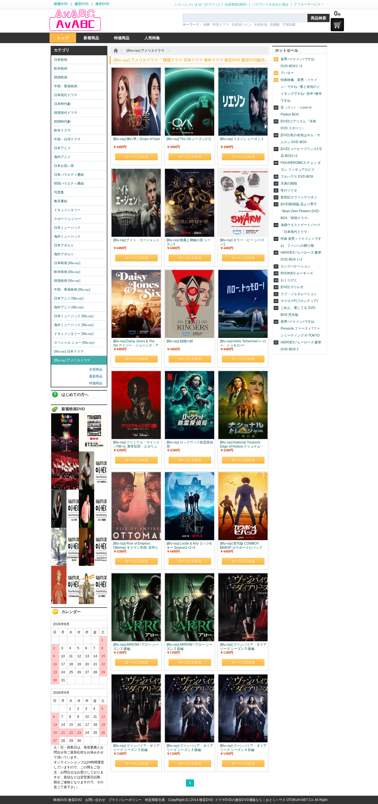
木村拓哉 (260, 25)
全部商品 (95, 369)
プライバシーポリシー (125, 800)
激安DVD (82, 4)
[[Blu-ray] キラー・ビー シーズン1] (243, 171)
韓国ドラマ (221, 25)
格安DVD (102, 4)
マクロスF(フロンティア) (299, 301)
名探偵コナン (242, 25)
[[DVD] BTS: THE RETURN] (93, 450)
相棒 (206, 25)
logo (75, 20)
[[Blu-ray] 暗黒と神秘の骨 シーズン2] (189, 171)
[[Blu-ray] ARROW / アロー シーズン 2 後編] (136, 576)
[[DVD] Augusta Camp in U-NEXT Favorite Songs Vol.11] (93, 527)
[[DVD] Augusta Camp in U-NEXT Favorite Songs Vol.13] (93, 488)
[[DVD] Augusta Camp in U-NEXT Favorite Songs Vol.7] (93, 603)
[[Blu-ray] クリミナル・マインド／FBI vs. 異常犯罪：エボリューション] (136, 373)
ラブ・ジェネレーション (299, 294)
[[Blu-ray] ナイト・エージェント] (136, 171)
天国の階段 (289, 183)
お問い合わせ (95, 800)
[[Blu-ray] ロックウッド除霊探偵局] (189, 373)
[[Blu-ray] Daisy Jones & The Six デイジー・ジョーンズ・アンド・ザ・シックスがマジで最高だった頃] (136, 272)
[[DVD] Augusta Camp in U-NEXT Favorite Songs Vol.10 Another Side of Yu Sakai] (65, 565)
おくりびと (289, 280)
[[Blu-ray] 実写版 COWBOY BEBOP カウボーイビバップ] (243, 475)
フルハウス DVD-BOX (297, 176)
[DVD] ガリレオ (292, 287)
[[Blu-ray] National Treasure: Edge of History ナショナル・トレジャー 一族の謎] (243, 373)
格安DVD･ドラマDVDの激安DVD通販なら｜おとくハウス (242, 800)
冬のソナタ (289, 190)
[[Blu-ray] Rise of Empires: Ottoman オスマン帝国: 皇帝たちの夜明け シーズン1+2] (136, 475)
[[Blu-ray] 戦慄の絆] (189, 272)
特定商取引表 (155, 800)
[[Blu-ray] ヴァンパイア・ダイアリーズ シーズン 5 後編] (243, 576)
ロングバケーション (295, 266)
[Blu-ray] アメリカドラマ (145, 50)
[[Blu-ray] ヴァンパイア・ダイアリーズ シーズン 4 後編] (189, 677)
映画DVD (61, 4)
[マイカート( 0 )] (337, 24)
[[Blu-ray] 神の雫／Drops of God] (136, 70)
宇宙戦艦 (289, 25)
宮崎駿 (275, 25)
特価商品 (95, 383)
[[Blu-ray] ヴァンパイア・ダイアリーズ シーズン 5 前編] (136, 677)
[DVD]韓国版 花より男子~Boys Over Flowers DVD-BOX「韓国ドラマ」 (300, 211)
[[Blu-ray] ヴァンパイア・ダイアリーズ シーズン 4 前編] (243, 677)
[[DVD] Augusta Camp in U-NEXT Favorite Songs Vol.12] (65, 527)
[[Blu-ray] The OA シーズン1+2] (189, 70)
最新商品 (95, 376)
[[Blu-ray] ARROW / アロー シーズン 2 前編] (189, 576)
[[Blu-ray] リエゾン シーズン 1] (243, 70)
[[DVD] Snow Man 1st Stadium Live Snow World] (65, 450)
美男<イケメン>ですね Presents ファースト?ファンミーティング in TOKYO (300, 328)
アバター (287, 73)
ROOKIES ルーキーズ (297, 273)
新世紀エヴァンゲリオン (299, 197)
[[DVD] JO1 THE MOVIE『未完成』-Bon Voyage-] (65, 488)
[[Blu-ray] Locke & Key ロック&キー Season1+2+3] (189, 475)
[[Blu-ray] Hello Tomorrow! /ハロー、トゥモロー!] (243, 272)
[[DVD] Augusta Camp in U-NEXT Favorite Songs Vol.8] (65, 603)
